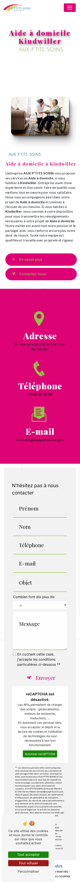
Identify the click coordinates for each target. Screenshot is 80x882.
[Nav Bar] (70, 7)
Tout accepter (28, 854)
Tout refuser (28, 863)
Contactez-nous (32, 274)
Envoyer (45, 677)
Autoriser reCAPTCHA (40, 754)
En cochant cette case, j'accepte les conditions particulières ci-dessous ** (38, 659)
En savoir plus (30, 259)
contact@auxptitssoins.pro (40, 439)
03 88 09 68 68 (39, 394)
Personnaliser (28, 871)
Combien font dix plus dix (34, 597)
